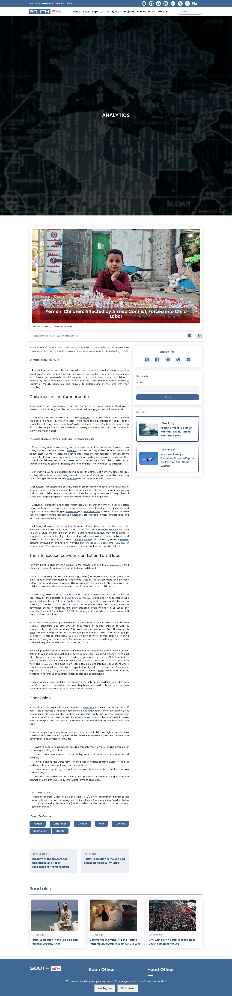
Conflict (120, 823)
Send (168, 397)
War (101, 823)
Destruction (40, 831)
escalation (89, 707)
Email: (139, 382)
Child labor (60, 823)
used (32, 632)
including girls (82, 539)
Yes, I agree (105, 988)
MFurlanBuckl (42, 806)
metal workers (92, 511)
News (86, 11)
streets (81, 447)
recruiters (120, 542)
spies (97, 542)
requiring (73, 635)
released (84, 417)
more (63, 424)
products (71, 450)
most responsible (108, 529)
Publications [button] (145, 11)
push (101, 670)
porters (124, 539)
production (119, 486)
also (54, 546)
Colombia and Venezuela (79, 597)
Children (82, 823)
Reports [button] (97, 11)
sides (49, 526)
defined (34, 380)
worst (80, 717)
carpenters (71, 511)
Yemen (37, 823)
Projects (129, 11)
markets (103, 447)
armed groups (121, 639)
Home (76, 11)
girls (72, 496)
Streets (60, 831)
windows (72, 478)
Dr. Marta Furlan (41, 792)
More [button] (161, 11)
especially (48, 663)
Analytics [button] (113, 11)
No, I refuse (127, 988)
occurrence (113, 564)
